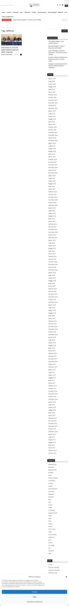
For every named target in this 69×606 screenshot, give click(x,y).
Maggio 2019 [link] (52, 313)
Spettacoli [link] (51, 537)
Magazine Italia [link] (52, 513)
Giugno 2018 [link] (52, 343)
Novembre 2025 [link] (53, 103)
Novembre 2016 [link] (53, 394)
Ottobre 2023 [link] (52, 170)
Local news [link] (51, 510)
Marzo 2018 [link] (51, 351)
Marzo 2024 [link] (51, 157)
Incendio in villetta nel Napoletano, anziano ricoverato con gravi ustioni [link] (57, 59)
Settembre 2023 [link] (53, 173)
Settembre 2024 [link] (53, 140)
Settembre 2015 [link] (53, 431)
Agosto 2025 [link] (52, 111)
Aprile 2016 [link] (51, 413)
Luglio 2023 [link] (51, 178)
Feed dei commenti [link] (54, 570)
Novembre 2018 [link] (53, 329)
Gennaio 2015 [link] (52, 453)
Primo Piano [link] (52, 529)
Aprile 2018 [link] (51, 348)
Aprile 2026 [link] (51, 89)
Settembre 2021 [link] (53, 237)
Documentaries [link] (52, 489)
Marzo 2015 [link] (51, 448)
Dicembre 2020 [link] (52, 262)
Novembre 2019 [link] (53, 297)
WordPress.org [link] (52, 573)
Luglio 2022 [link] (51, 210)
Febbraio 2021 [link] (52, 256)
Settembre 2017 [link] (53, 367)
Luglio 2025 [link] (51, 113)
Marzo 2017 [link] (51, 383)
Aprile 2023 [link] (51, 186)
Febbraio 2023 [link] (52, 192)
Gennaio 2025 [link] (52, 130)
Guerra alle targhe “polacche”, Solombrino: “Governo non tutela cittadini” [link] (57, 52)
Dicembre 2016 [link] (52, 391)
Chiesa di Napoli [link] (53, 478)
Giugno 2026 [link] (52, 84)
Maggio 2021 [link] (52, 248)
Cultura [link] (50, 486)
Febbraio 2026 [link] (52, 95)
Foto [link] (49, 502)
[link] (66, 2)
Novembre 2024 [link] (53, 135)
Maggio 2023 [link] (52, 184)
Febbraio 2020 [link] (52, 289)
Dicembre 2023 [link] (52, 165)
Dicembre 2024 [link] (52, 132)
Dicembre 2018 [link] (52, 326)
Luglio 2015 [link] (51, 437)
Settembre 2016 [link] (53, 399)
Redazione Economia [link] (6, 54)
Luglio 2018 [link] (51, 340)
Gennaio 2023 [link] (52, 194)
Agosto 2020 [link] (52, 272)
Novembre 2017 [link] (53, 361)
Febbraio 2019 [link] (52, 321)
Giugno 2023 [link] (52, 181)
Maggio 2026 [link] (52, 86)
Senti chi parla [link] (52, 534)
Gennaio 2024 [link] (52, 162)
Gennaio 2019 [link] (52, 324)
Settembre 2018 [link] (53, 334)
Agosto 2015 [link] (52, 434)
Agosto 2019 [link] (52, 305)
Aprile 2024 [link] (51, 154)
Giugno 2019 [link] (52, 310)
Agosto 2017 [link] (52, 369)
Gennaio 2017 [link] (52, 388)
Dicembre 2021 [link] (52, 229)
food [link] (49, 499)
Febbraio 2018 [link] (52, 353)
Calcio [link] (50, 475)
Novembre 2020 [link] (53, 264)
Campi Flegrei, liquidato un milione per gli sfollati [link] (27, 20)
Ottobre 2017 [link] (52, 364)
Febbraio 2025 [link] (52, 127)
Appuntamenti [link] (52, 470)
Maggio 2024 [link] (52, 151)
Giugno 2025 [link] (52, 116)
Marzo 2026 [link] (51, 92)
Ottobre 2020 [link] (52, 267)
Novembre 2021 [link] (53, 232)
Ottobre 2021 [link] (52, 235)
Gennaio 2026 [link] (52, 97)
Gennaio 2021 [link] (52, 259)
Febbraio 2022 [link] (52, 224)
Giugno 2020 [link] (52, 278)
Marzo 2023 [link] (51, 189)
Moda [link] (50, 516)
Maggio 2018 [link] (52, 345)
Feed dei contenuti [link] (53, 567)
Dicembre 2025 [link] (52, 100)
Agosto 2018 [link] (52, 337)
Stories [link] (50, 542)
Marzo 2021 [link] (51, 254)
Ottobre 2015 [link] (52, 429)
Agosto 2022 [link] (52, 208)
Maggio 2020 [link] (52, 281)
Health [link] (50, 507)
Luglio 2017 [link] (51, 372)
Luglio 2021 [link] (51, 243)
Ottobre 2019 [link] (52, 299)
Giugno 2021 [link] (52, 245)
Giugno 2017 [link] (52, 375)
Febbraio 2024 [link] (52, 159)
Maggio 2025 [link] (52, 119)
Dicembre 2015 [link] (52, 423)
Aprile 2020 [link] (51, 283)
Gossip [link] (50, 505)
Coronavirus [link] (51, 480)
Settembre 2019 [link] (53, 302)
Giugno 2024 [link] (52, 148)
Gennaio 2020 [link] (52, 291)
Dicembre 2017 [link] (52, 359)
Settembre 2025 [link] (53, 108)
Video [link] (50, 553)
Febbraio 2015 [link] (52, 450)
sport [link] (49, 540)
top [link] (49, 548)
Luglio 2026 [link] (51, 81)
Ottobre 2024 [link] (52, 138)
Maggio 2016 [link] (52, 410)
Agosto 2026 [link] (52, 78)
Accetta (34, 592)
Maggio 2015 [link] (52, 442)
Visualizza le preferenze (34, 602)
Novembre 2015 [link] (53, 426)
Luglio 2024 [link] (51, 146)
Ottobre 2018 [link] (52, 332)
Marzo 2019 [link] (51, 318)
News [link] (50, 518)
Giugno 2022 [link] (52, 213)
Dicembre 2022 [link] (52, 197)
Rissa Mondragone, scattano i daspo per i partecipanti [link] (56, 47)
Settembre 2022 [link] (53, 205)
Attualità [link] (50, 472)
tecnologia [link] (51, 545)
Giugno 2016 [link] (52, 407)
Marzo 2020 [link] (51, 286)
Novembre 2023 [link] (53, 167)
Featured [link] (51, 497)
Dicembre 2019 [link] (52, 294)
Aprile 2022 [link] (51, 219)
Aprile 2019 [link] (51, 316)
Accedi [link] (50, 565)
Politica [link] (50, 524)
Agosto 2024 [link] (52, 143)
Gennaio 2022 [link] (52, 227)
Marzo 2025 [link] (51, 124)
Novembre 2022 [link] (53, 200)
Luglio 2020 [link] (51, 275)
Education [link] (51, 494)
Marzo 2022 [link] (51, 221)
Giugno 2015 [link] (52, 440)
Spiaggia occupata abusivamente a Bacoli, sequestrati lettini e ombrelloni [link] (57, 65)
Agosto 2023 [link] (52, 175)
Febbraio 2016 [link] (52, 418)
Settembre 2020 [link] (53, 270)
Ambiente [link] (51, 467)
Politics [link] (50, 526)
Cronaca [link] (50, 483)
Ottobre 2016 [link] (52, 396)
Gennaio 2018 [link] (52, 356)
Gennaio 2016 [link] (52, 421)
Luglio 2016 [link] (51, 404)
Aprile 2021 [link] (51, 251)
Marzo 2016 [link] (51, 415)
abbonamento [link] (52, 464)
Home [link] (2, 27)
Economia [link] (4, 44)
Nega (34, 597)
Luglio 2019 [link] (51, 307)
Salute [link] (50, 532)
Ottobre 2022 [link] (52, 202)
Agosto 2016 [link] (52, 402)
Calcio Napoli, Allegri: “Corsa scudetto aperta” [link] (56, 42)
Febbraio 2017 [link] (52, 386)
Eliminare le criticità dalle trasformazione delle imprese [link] (10, 50)
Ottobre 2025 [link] (52, 105)
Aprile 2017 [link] (51, 380)
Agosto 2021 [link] (52, 240)
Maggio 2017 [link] (52, 378)
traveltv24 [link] (51, 551)
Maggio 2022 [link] (52, 216)
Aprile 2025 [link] (51, 122)
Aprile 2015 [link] (51, 445)
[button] (66, 577)
